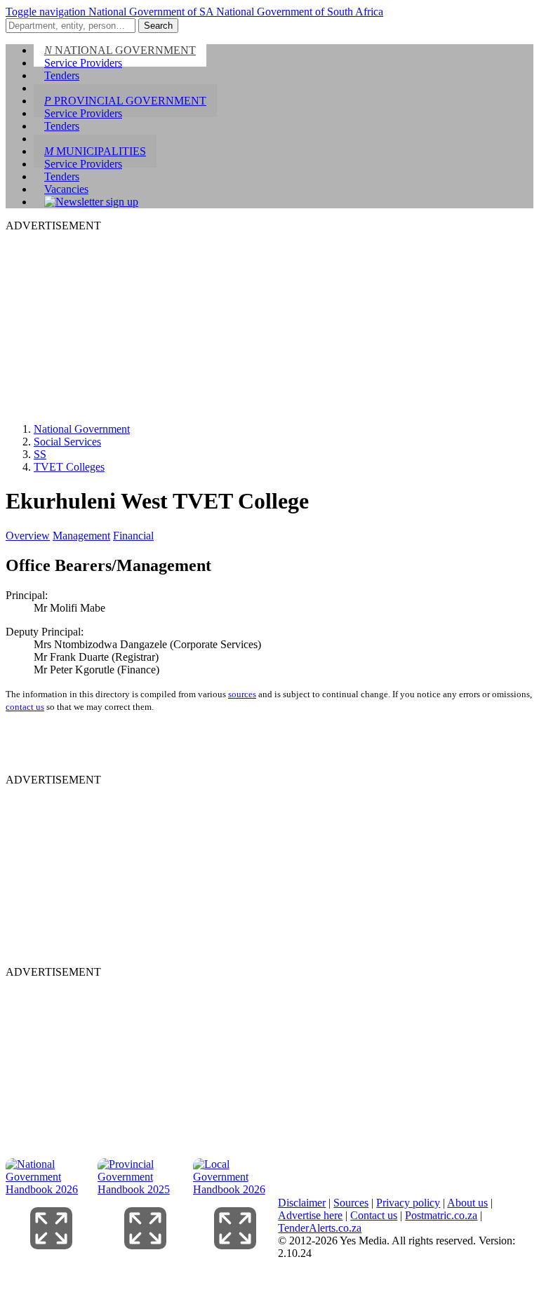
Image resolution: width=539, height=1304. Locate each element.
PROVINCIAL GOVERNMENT (125, 101)
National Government (82, 429)
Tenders (61, 75)
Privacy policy (408, 1203)
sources (242, 694)
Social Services (67, 442)
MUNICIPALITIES (95, 151)
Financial (133, 536)
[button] (47, 12)
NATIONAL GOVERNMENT (120, 50)
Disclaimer (302, 1203)
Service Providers (83, 63)
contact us (25, 706)
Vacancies (66, 189)
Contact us (373, 1215)
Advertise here (310, 1215)
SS (40, 454)
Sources (350, 1203)
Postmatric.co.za (441, 1215)
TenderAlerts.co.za (319, 1228)
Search (158, 25)
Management (81, 536)
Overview (28, 536)
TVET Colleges (69, 467)
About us (467, 1203)
